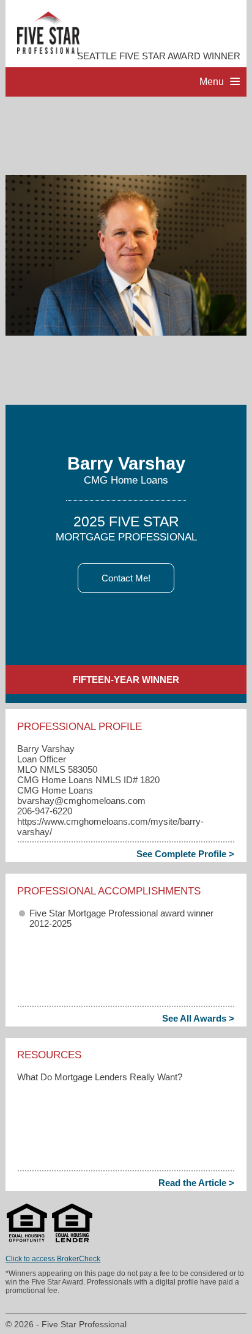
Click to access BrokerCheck (53, 1259)
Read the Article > (196, 1182)
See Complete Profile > (185, 854)
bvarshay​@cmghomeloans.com (81, 800)
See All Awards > (198, 1018)
